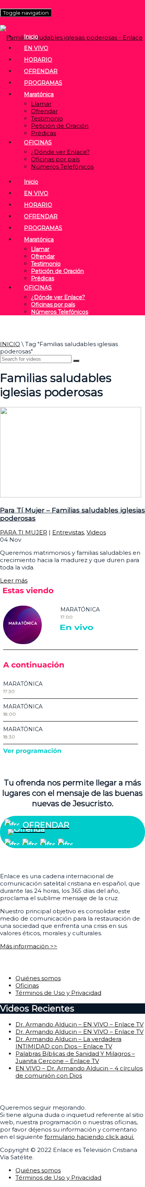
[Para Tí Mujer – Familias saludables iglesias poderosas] (70, 495)
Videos (96, 532)
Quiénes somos (38, 978)
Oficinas (27, 985)
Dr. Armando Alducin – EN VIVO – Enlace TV (79, 1024)
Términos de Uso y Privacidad (58, 992)
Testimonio (47, 118)
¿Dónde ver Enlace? (60, 152)
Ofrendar (44, 111)
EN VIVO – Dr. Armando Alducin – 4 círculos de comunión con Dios (79, 1072)
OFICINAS (38, 142)
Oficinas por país (55, 159)
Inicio (31, 36)
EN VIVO (36, 48)
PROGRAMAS (43, 82)
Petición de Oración (60, 125)
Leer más (13, 580)
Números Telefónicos (62, 166)
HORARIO (38, 59)
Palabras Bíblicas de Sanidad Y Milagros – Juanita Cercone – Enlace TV (75, 1057)
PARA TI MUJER (23, 532)
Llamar (41, 103)
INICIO (10, 344)
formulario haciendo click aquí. (89, 1136)
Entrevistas (68, 532)
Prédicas (43, 133)
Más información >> (28, 946)
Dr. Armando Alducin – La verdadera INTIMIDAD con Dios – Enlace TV (68, 1042)
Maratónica (39, 94)
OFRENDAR (41, 71)
